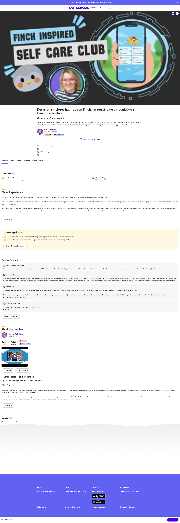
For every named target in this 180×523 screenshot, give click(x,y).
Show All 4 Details (10, 317)
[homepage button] (79, 8)
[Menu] (110, 8)
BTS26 (93, 2)
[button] (90, 385)
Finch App (8, 309)
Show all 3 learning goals (15, 246)
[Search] (106, 8)
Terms (105, 2)
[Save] (177, 13)
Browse (92, 8)
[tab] (5, 160)
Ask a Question (24, 370)
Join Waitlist (173, 520)
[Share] (173, 13)
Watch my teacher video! (91, 139)
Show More (8, 219)
